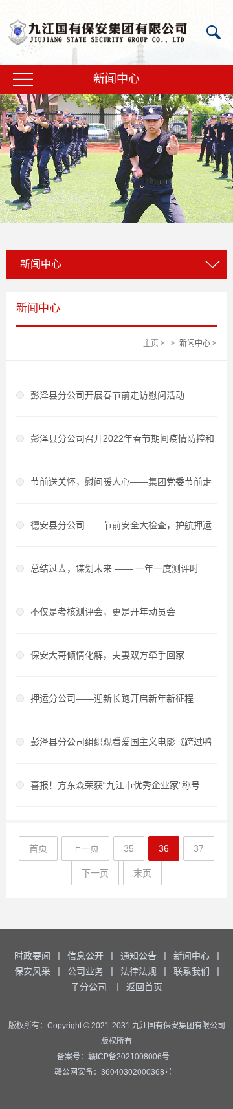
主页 (151, 343)
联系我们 (191, 971)
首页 (38, 848)
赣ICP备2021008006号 (129, 1056)
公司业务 (85, 971)
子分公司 (89, 987)
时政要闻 (32, 956)
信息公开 (85, 956)
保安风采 (32, 971)
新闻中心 (194, 343)
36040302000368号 (136, 1072)
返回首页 (144, 987)
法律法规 (138, 971)
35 (129, 848)
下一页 (95, 873)
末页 (142, 873)
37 (199, 848)
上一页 (85, 848)
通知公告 (138, 956)
